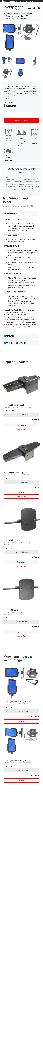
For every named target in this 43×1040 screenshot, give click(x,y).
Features (10, 336)
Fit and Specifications (16, 343)
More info (22, 425)
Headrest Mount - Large (14, 473)
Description (11, 213)
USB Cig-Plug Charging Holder (17, 701)
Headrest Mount (11, 540)
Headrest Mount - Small (14, 405)
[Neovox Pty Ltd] (12, 6)
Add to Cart (23, 120)
